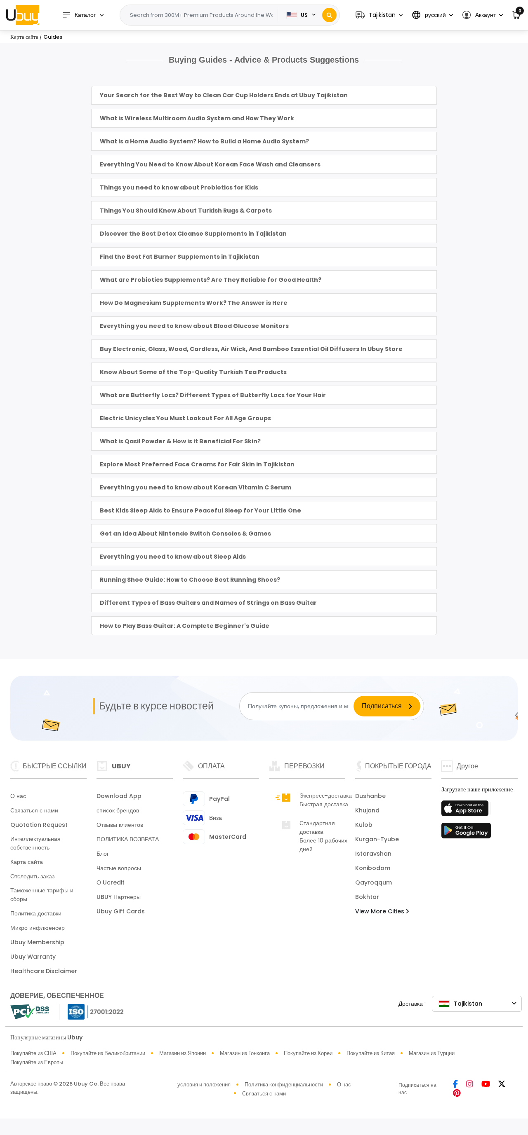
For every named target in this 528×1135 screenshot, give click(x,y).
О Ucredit (111, 882)
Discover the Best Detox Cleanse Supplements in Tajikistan (193, 233)
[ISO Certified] (91, 1011)
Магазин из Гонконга (245, 1053)
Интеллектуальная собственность (35, 843)
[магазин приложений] (466, 810)
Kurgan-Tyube (377, 839)
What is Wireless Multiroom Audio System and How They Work (197, 118)
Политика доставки (35, 913)
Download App (119, 796)
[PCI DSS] (29, 1011)
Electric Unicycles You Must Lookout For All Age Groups (185, 418)
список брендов (118, 810)
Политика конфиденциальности (284, 1084)
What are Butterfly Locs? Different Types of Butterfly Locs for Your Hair (213, 395)
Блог (103, 853)
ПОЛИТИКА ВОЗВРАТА (128, 839)
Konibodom (372, 868)
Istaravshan (373, 853)
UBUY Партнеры (119, 897)
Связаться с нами (34, 810)
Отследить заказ (32, 876)
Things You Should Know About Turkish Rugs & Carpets (186, 210)
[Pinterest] (457, 1094)
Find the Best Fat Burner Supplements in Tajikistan (179, 257)
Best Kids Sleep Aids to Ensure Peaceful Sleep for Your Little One (200, 510)
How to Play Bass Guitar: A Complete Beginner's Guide (184, 626)
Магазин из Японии (182, 1053)
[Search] (329, 15)
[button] (379, 15)
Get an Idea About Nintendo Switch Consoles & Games (185, 533)
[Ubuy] (22, 15)
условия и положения (204, 1084)
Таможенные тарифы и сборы (41, 894)
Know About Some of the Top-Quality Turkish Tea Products (193, 372)
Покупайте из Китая (370, 1053)
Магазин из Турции (432, 1053)
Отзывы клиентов (120, 825)
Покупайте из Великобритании (108, 1053)
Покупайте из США (33, 1053)
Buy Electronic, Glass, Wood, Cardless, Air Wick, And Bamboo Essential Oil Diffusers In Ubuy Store (251, 349)
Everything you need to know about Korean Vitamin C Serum (195, 487)
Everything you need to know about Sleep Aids (173, 556)
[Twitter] (502, 1084)
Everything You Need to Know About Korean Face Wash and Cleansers (210, 164)
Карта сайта (26, 862)
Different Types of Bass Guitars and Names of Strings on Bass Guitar (208, 603)
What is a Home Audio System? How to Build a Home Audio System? (204, 141)
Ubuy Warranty (33, 956)
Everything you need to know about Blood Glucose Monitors (194, 326)
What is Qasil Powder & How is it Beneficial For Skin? (180, 441)
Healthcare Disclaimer (43, 971)
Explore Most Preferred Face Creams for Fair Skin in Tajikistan (197, 464)
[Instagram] (469, 1084)
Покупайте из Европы (36, 1062)
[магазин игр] (466, 833)
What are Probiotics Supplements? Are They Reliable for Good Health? (210, 280)
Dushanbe (370, 796)
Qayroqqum (373, 882)
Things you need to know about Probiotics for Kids (179, 187)
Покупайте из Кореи (308, 1053)
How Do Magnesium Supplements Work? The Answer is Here (194, 303)
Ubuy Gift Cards (121, 911)
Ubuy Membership (37, 942)
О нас (18, 796)
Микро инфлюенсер (37, 928)
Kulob (363, 825)
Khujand (367, 810)
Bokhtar (367, 897)
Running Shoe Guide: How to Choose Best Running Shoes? (190, 580)
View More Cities (380, 911)
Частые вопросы (119, 868)
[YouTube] (485, 1084)
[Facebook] (455, 1084)
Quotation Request (39, 825)
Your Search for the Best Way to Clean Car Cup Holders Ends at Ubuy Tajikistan (224, 95)
